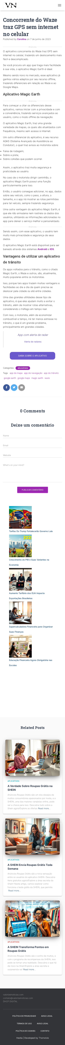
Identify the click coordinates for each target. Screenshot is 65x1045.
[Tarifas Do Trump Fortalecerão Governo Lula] (20, 517)
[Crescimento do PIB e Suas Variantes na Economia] (20, 546)
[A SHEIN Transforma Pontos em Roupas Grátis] (32, 918)
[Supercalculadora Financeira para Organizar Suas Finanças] (20, 613)
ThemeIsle (44, 1038)
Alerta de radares (33, 341)
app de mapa (16, 373)
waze (47, 378)
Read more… (44, 808)
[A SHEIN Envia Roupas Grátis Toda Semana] (32, 836)
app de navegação (33, 373)
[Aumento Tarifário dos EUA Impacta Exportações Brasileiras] (20, 579)
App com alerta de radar (33, 334)
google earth (10, 378)
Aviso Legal (47, 1016)
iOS (52, 249)
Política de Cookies (25, 1031)
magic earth (37, 378)
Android (42, 249)
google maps (24, 378)
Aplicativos (23, 368)
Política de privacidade (24, 1016)
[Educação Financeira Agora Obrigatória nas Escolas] (20, 646)
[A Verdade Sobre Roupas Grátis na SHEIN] (32, 757)
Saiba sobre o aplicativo (32, 355)
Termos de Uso (24, 1023)
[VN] (12, 5)
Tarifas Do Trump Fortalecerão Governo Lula (31, 531)
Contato (45, 1031)
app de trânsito (51, 373)
